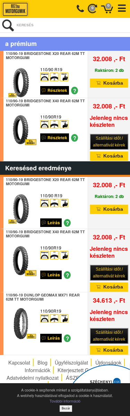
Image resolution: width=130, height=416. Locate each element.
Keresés (25, 25)
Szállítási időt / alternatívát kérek (109, 142)
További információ (65, 401)
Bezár (66, 408)
